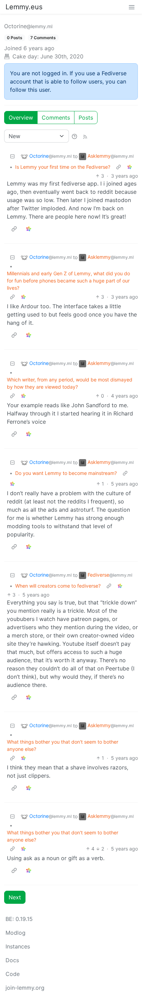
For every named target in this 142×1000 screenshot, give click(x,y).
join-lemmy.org (25, 987)
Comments (56, 117)
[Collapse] (12, 156)
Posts (86, 117)
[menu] (131, 7)
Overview (21, 117)
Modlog (16, 932)
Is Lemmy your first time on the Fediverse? (62, 167)
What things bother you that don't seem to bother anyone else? (62, 745)
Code (13, 973)
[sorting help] (74, 136)
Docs (12, 960)
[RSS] (85, 136)
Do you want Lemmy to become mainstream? (66, 473)
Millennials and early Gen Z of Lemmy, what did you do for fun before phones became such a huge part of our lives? (68, 280)
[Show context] (118, 167)
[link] (129, 167)
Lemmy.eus (24, 7)
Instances (18, 946)
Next (15, 897)
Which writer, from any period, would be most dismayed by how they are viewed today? (69, 383)
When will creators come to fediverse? (58, 586)
